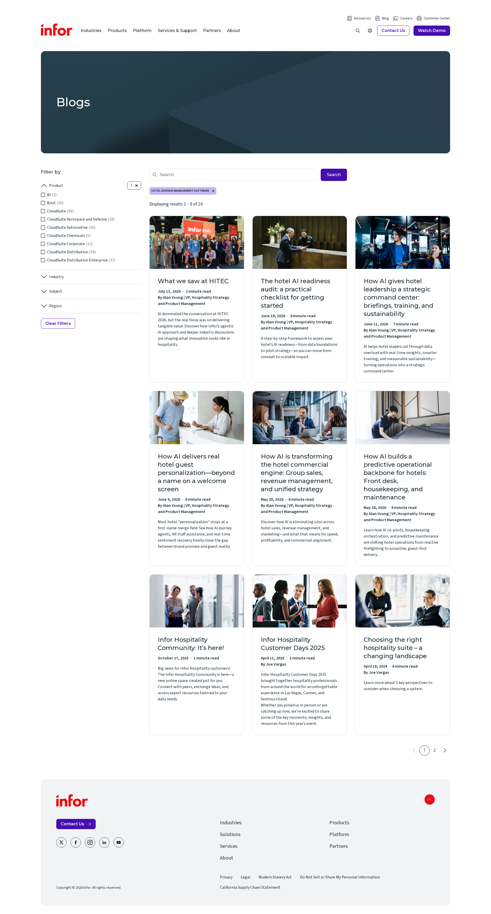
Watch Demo (432, 30)
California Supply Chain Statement (250, 887)
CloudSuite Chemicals (69, 235)
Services (228, 846)
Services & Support (177, 30)
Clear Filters (58, 323)
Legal (245, 877)
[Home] (57, 30)
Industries (91, 30)
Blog (385, 18)
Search (334, 174)
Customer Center (437, 18)
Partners (212, 30)
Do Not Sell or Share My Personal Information (340, 877)
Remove (213, 191)
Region (55, 306)
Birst (55, 203)
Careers (406, 18)
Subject (55, 291)
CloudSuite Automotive (71, 227)
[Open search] (358, 31)
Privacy (226, 877)
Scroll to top (430, 799)
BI (52, 195)
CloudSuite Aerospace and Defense (81, 219)
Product (56, 185)
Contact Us (393, 30)
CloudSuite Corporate (70, 244)
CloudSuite (60, 211)
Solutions (230, 834)
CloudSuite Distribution (71, 252)
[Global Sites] (370, 31)
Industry (56, 277)
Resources (362, 18)
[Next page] (445, 750)
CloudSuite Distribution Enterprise (81, 260)
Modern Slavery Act (275, 877)
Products (117, 30)
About (233, 30)
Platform (142, 30)
